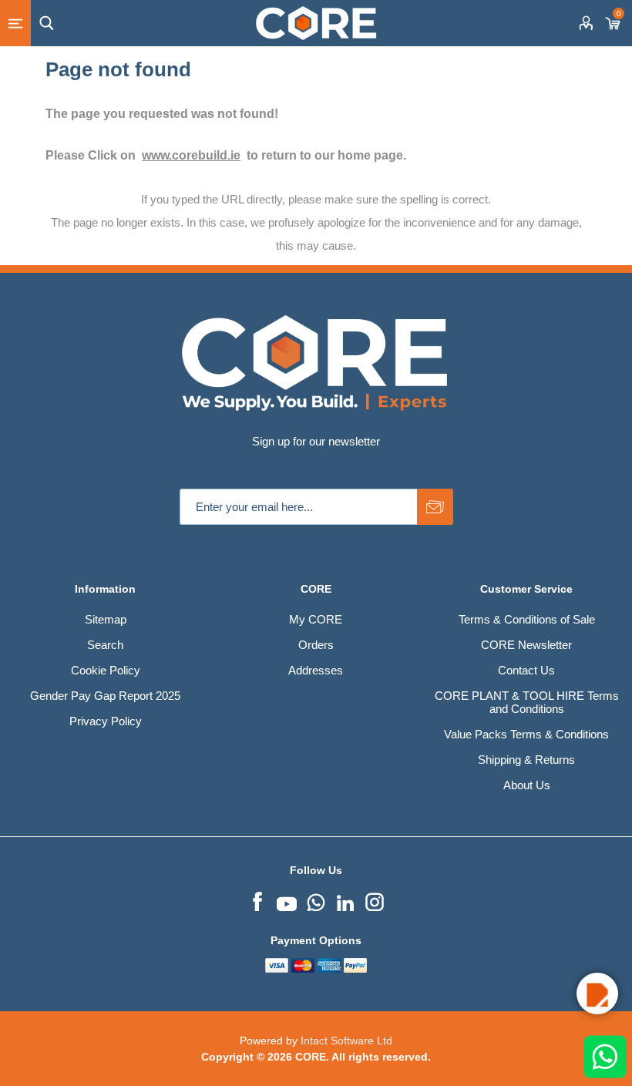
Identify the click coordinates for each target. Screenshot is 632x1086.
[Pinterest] (316, 900)
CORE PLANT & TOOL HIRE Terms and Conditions (527, 702)
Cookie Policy (105, 670)
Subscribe (435, 507)
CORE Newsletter (526, 644)
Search (105, 644)
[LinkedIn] (345, 900)
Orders (316, 644)
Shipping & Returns (526, 759)
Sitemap (105, 619)
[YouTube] (286, 900)
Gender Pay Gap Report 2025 (105, 695)
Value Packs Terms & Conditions (526, 734)
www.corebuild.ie (191, 155)
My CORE (315, 619)
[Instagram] (374, 900)
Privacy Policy (105, 721)
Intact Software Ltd (346, 1040)
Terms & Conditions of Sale (527, 619)
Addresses (315, 670)
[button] (597, 993)
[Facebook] (257, 900)
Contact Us (526, 670)
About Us (526, 785)
